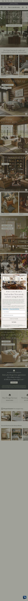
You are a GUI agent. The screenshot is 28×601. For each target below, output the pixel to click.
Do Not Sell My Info (20, 325)
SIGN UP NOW (14, 318)
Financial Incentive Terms (7, 325)
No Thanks (14, 322)
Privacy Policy (5, 309)
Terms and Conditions (14, 309)
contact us (9, 304)
